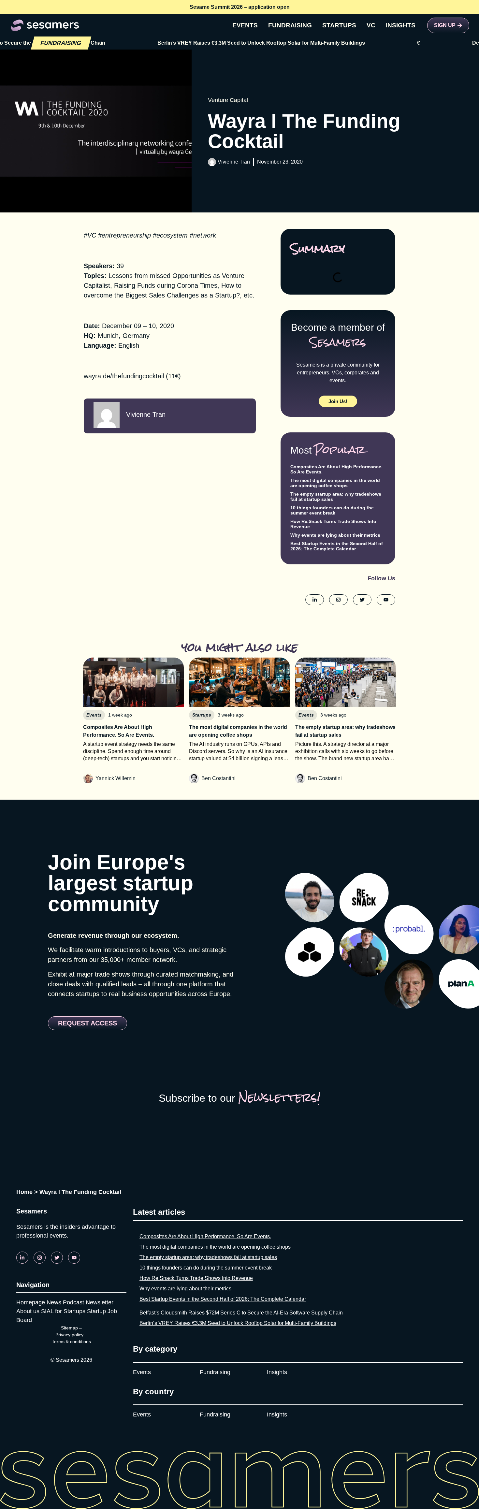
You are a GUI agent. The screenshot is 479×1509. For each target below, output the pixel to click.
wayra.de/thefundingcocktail (124, 376)
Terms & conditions (71, 1341)
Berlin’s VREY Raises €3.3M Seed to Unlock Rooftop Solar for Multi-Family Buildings (215, 43)
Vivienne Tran (234, 162)
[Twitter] (57, 1258)
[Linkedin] (22, 1258)
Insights (277, 1372)
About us (27, 1311)
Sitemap (69, 1327)
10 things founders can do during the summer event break (332, 510)
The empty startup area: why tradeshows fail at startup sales (208, 1257)
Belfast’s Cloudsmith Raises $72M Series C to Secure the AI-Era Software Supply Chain (241, 1312)
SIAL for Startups (63, 1311)
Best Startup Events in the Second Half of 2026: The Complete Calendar (336, 546)
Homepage (30, 1302)
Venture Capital (228, 100)
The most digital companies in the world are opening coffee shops (335, 483)
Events (142, 1372)
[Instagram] (40, 1258)
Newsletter (99, 1302)
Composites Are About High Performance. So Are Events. (205, 1236)
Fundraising (215, 1372)
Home (24, 1192)
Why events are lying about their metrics (335, 535)
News (54, 1302)
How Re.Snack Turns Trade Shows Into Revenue (196, 1278)
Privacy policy (69, 1334)
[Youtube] (74, 1258)
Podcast (73, 1302)
